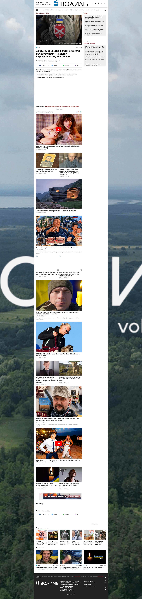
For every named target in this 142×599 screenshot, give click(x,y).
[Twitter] (96, 4)
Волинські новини (40, 13)
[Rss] (105, 590)
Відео (97, 10)
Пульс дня (45, 10)
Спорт (88, 10)
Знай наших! (73, 10)
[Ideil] (71, 594)
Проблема (65, 10)
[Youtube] (104, 4)
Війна (51, 10)
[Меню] (37, 10)
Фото (93, 10)
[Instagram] (99, 4)
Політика (57, 10)
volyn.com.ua (77, 576)
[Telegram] (102, 4)
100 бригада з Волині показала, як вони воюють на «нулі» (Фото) (62, 106)
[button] (47, 2)
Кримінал (82, 10)
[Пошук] (105, 10)
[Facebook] (93, 4)
